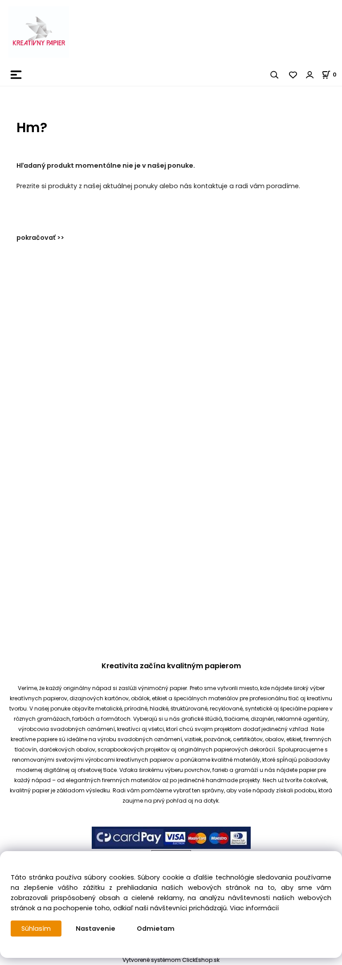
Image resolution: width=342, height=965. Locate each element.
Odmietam (156, 928)
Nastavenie (95, 928)
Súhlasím (36, 928)
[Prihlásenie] (309, 75)
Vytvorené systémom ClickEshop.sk (171, 960)
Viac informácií (254, 908)
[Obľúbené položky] (293, 75)
